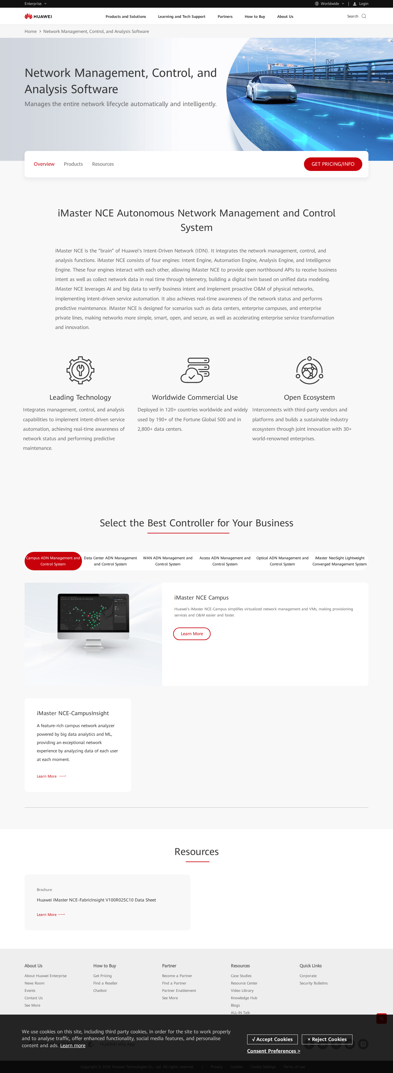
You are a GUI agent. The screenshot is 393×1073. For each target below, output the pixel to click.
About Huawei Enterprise (46, 976)
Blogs (235, 1005)
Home (31, 31)
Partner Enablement (179, 990)
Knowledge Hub (244, 998)
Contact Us (34, 998)
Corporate (308, 976)
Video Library (242, 990)
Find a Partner (174, 983)
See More (32, 1005)
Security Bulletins (314, 983)
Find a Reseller (105, 983)
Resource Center (244, 983)
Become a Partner (177, 976)
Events (30, 990)
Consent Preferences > (273, 1051)
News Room (35, 983)
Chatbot (100, 990)
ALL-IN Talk (240, 1013)
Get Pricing (102, 976)
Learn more (72, 1045)
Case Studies (241, 976)
